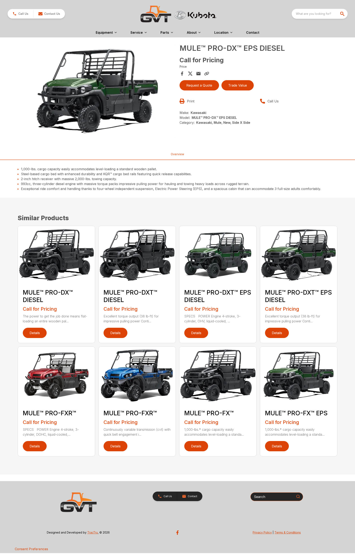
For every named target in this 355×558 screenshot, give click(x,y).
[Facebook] (177, 533)
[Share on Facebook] (182, 73)
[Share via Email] (198, 73)
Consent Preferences (31, 549)
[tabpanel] (97, 91)
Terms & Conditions (287, 532)
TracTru (92, 532)
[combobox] (320, 14)
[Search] (298, 496)
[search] (343, 14)
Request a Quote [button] (199, 85)
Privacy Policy (262, 532)
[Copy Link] (206, 73)
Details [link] (35, 333)
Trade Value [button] (237, 85)
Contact (252, 32)
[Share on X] (190, 73)
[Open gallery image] (97, 91)
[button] (20, 13)
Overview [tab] (177, 154)
